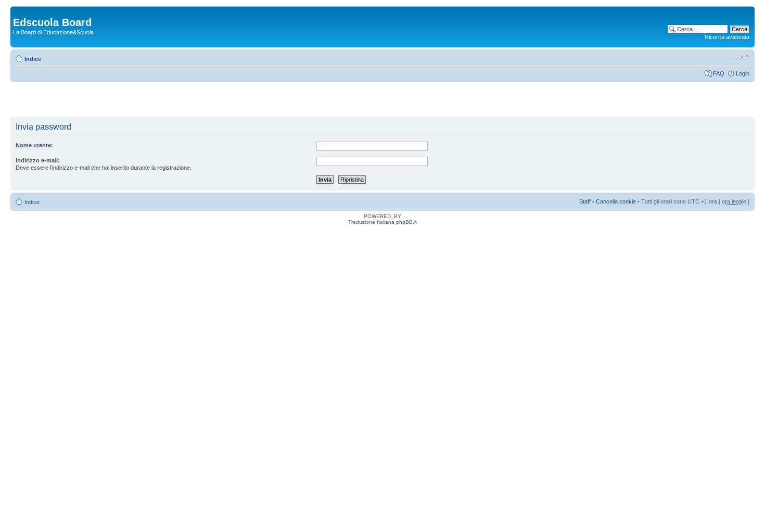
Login (742, 73)
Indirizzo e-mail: (38, 160)
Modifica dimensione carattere (741, 56)
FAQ (718, 73)
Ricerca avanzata (727, 37)
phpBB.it (406, 222)
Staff (585, 201)
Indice (32, 59)
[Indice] (19, 11)
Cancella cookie (616, 201)
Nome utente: (34, 145)
